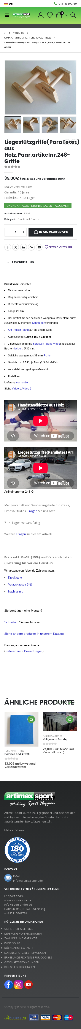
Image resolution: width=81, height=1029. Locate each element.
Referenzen (13, 651)
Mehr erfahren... (15, 830)
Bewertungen (33, 651)
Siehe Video (53, 343)
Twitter (15, 247)
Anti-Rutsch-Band (18, 329)
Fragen (32, 511)
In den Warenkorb (53, 232)
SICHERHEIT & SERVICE (18, 929)
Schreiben (11, 622)
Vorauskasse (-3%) (20, 584)
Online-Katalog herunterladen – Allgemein (37, 206)
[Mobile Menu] (7, 15)
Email (39, 247)
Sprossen (38, 343)
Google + (31, 247)
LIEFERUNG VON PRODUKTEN (23, 933)
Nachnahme (15, 591)
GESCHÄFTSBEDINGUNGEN (21, 962)
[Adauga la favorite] (36, 751)
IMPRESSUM (12, 943)
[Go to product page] (22, 729)
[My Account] (40, 15)
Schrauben (38, 322)
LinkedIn (23, 247)
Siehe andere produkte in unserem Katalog (34, 633)
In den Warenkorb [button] (31, 719)
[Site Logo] (21, 15)
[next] (74, 142)
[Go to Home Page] (5, 33)
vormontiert (22, 382)
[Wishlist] (50, 15)
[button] (73, 15)
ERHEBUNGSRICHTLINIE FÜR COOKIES (28, 957)
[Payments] (38, 1017)
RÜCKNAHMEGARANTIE (19, 948)
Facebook (7, 247)
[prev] (67, 142)
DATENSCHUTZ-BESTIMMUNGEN (25, 953)
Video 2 (26, 388)
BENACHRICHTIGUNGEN (19, 967)
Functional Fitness (27, 219)
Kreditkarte (15, 577)
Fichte (47, 355)
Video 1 (16, 388)
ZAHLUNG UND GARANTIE (20, 938)
